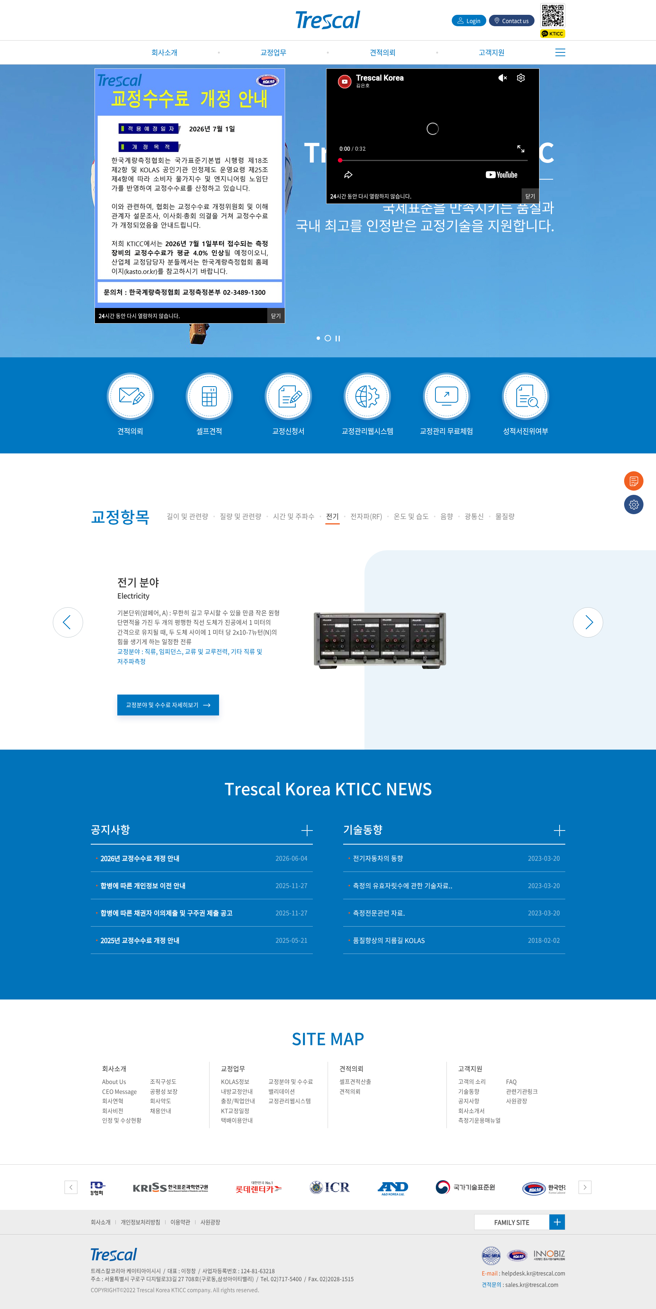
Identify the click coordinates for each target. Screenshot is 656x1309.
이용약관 (180, 1222)
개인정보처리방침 (140, 1222)
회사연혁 (112, 1101)
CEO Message (119, 1091)
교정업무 (233, 1068)
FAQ (511, 1081)
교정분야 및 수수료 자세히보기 (162, 705)
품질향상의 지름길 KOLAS (389, 940)
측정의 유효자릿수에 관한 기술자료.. (403, 885)
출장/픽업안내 (238, 1101)
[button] (187, 516)
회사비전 (112, 1111)
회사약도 (160, 1101)
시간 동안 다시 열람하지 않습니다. (371, 196)
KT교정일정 (235, 1111)
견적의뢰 (351, 1068)
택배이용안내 (237, 1120)
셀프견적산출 (355, 1081)
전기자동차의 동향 (378, 858)
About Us (114, 1081)
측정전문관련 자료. (379, 912)
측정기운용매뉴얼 (479, 1120)
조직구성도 (163, 1081)
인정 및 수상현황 (122, 1120)
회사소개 (114, 1068)
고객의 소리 (472, 1081)
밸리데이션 (281, 1091)
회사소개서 (471, 1111)
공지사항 (468, 1101)
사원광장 (516, 1101)
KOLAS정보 (235, 1081)
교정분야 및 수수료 (290, 1081)
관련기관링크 (522, 1091)
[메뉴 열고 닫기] (560, 52)
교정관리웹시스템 (289, 1101)
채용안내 (160, 1111)
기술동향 (468, 1091)
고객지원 (470, 1068)
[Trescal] (328, 20)
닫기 (530, 196)
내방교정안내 (237, 1091)
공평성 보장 (164, 1091)
